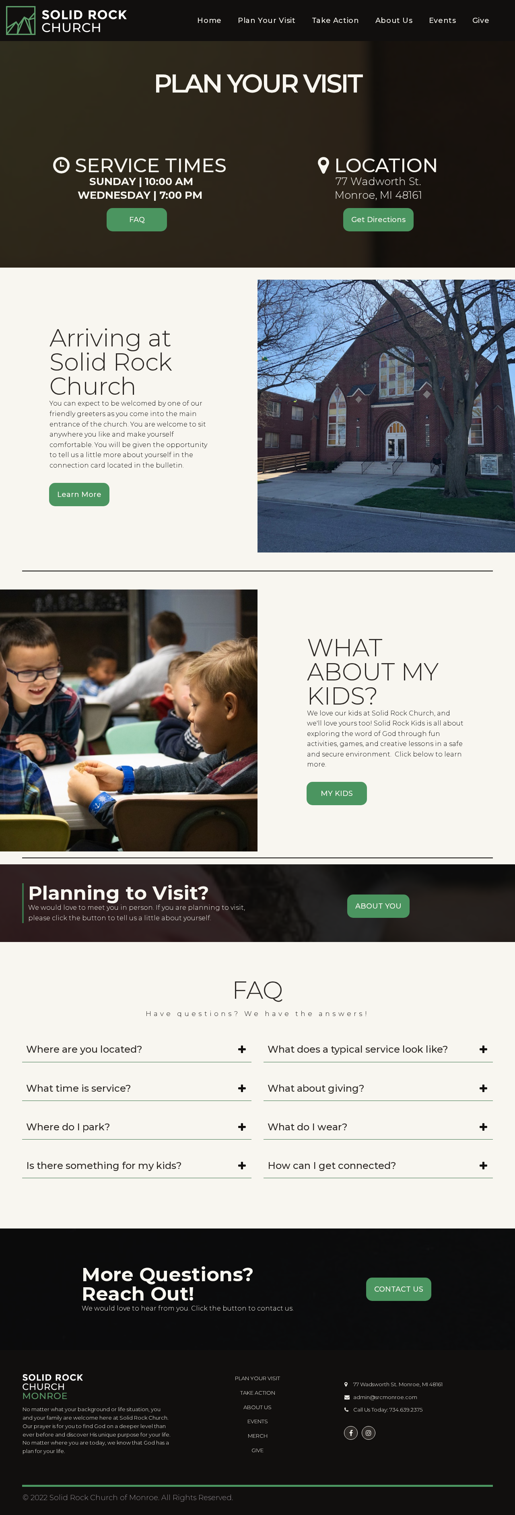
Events (442, 20)
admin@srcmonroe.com (385, 1397)
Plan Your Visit (267, 20)
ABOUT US (257, 1407)
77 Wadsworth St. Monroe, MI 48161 (397, 1384)
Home (209, 20)
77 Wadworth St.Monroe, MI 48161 (378, 188)
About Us (394, 20)
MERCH (258, 1436)
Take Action (335, 20)
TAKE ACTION (257, 1392)
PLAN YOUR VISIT (257, 1378)
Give (481, 20)
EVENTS (257, 1421)
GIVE (257, 1450)
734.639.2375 (405, 1409)
